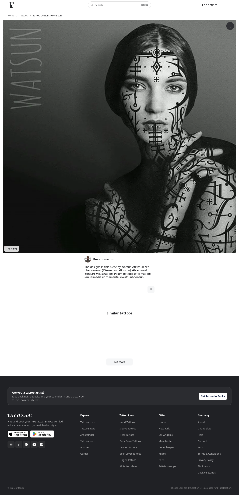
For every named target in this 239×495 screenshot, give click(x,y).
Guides (84, 453)
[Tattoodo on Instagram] (11, 444)
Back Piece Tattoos (130, 441)
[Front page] (11, 5)
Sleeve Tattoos (128, 428)
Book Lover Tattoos (130, 453)
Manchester (166, 441)
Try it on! (11, 248)
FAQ (200, 447)
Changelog (204, 428)
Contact (202, 441)
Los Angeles (166, 434)
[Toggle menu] (227, 5)
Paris (161, 460)
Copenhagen (166, 447)
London (163, 422)
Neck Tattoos (127, 434)
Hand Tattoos (127, 422)
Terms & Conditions (209, 453)
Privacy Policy (205, 460)
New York (164, 428)
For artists (209, 5)
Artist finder (87, 434)
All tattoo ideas (128, 466)
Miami (162, 453)
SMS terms (204, 466)
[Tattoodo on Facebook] (41, 444)
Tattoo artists (88, 422)
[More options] (230, 26)
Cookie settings (207, 472)
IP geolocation (224, 487)
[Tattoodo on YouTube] (34, 444)
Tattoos (144, 4)
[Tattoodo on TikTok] (18, 444)
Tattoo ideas (87, 441)
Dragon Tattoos (128, 447)
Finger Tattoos (128, 460)
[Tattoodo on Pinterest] (26, 444)
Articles (84, 447)
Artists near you (168, 466)
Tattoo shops (87, 428)
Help (200, 434)
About (201, 422)
